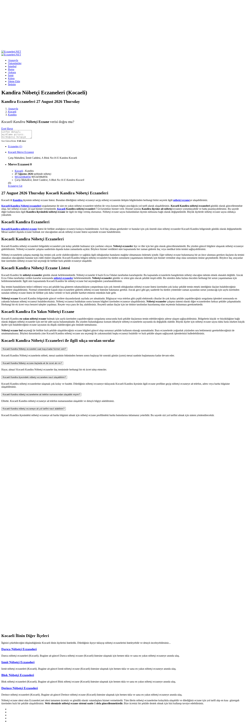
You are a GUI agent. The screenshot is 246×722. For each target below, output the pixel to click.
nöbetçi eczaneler (63, 278)
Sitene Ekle (14, 81)
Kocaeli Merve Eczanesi (21, 152)
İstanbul (12, 66)
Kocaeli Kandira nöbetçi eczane (19, 228)
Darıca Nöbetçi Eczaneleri (19, 649)
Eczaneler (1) (15, 146)
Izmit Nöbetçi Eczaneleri (17, 662)
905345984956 (23, 176)
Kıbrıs (11, 78)
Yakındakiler (14, 63)
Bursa (11, 69)
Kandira (12, 114)
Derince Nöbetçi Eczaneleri (19, 688)
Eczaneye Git (15, 185)
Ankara (12, 72)
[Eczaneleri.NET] (11, 51)
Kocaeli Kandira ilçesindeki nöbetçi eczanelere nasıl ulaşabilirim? (34, 377)
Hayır (10, 128)
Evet (3, 128)
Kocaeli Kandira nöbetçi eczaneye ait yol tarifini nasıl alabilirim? (33, 408)
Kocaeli (12, 111)
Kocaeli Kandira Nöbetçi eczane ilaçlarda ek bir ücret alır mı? (32, 363)
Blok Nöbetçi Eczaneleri (17, 675)
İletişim (12, 84)
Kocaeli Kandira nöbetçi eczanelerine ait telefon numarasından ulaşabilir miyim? (41, 394)
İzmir (11, 75)
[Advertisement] (123, 25)
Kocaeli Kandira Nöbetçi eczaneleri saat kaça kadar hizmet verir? (34, 349)
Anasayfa (13, 60)
